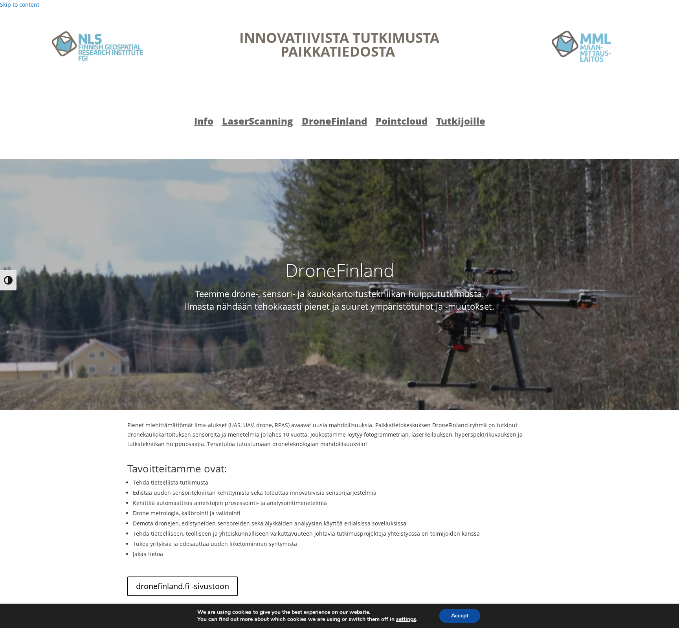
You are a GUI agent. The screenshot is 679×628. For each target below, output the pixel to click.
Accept (459, 615)
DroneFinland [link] (334, 122)
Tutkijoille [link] (460, 122)
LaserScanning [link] (257, 122)
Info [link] (203, 122)
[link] (97, 46)
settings (406, 619)
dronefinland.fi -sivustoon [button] (182, 586)
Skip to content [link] (19, 4)
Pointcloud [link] (402, 122)
